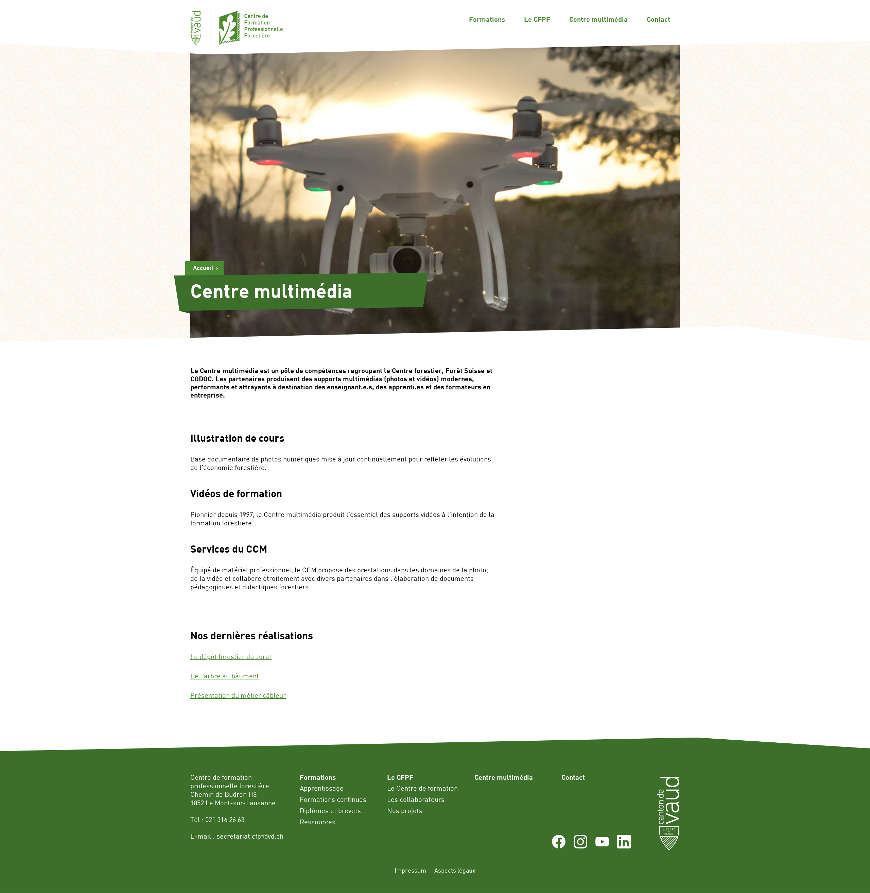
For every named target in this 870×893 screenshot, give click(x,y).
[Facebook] (559, 846)
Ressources (317, 822)
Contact (658, 19)
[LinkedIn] (624, 846)
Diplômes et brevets (330, 810)
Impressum (410, 870)
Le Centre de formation (422, 788)
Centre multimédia (598, 19)
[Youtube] (602, 846)
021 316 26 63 (224, 819)
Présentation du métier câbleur (238, 695)
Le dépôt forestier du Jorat (231, 656)
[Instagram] (580, 846)
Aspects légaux (454, 870)
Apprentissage (322, 788)
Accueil (203, 267)
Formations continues (333, 799)
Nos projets (404, 810)
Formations (487, 19)
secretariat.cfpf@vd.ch (249, 836)
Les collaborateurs (416, 799)
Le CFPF (537, 19)
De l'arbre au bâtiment (224, 676)
